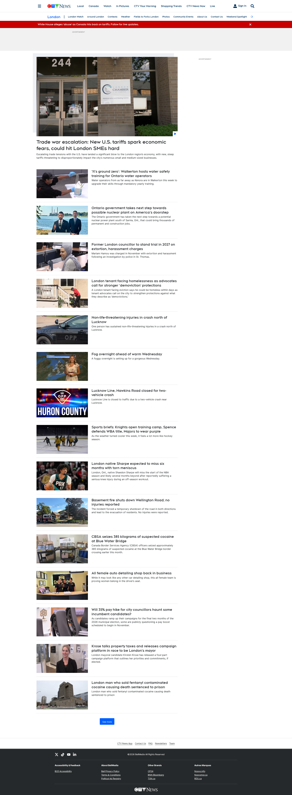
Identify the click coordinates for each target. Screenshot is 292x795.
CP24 (150, 771)
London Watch (75, 17)
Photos (166, 17)
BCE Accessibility (63, 771)
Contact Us (217, 17)
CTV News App (124, 743)
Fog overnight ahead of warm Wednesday (127, 354)
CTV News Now (196, 6)
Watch (107, 6)
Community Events (183, 17)
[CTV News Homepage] (58, 6)
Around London (95, 17)
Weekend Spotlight (236, 17)
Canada (94, 6)
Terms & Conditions (110, 775)
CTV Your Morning (145, 6)
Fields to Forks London (146, 17)
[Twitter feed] (56, 754)
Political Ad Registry (111, 778)
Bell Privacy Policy (110, 771)
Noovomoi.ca (200, 775)
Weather (125, 17)
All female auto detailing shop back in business (132, 573)
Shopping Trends (171, 6)
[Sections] (39, 6)
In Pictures (122, 6)
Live (212, 6)
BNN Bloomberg (156, 775)
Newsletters (161, 743)
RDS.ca (198, 778)
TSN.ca (151, 778)
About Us (202, 17)
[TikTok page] (62, 754)
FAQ (150, 743)
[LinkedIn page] (75, 754)
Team (172, 743)
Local (80, 6)
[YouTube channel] (69, 754)
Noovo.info (199, 771)
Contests (112, 17)
